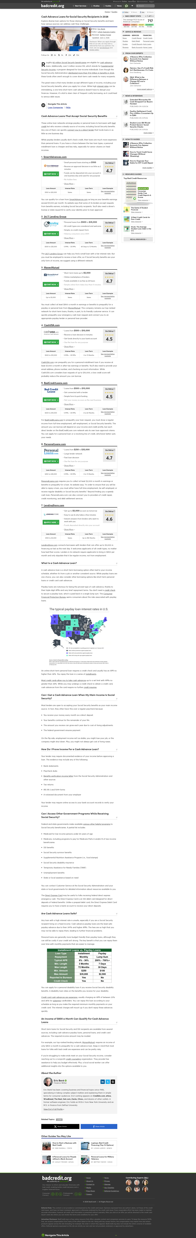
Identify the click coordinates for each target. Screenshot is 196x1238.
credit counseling (73, 1059)
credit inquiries (90, 687)
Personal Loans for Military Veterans (102, 1157)
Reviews (126, 47)
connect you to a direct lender (80, 130)
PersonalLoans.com (55, 444)
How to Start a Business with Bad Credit (64, 1144)
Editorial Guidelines (111, 1191)
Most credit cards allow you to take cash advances (63, 680)
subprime (57, 1000)
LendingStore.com (54, 505)
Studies (125, 41)
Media (88, 1188)
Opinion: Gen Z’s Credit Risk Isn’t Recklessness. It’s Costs (141, 69)
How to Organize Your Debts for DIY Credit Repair (141, 162)
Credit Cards (147, 38)
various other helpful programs (96, 824)
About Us (89, 1181)
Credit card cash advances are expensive (59, 997)
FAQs (68, 107)
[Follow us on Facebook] (56, 1194)
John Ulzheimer (135, 86)
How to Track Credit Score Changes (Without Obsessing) (141, 154)
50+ (146, 1177)
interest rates (102, 86)
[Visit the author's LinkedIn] (102, 1082)
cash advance (106, 62)
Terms (106, 1178)
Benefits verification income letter (58, 776)
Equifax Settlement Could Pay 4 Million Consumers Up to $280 (141, 113)
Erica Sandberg (135, 72)
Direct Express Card (53, 895)
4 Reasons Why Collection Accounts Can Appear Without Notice (141, 59)
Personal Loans (148, 41)
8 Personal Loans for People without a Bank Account (64, 1157)
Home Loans (147, 47)
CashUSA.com (52, 325)
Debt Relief (136, 41)
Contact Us (90, 1184)
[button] (80, 6)
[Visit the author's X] (108, 1082)
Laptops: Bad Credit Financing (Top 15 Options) (102, 1144)
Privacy (107, 1181)
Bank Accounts (137, 47)
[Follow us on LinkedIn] (80, 1194)
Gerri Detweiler (135, 63)
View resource (143, 200)
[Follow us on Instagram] (53, 1194)
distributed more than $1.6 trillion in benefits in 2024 (91, 73)
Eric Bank (59, 1080)
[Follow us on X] (60, 1194)
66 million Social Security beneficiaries (69, 62)
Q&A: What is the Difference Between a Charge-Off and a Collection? (139, 80)
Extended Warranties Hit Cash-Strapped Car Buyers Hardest (141, 101)
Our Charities (109, 1188)
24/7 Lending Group (55, 216)
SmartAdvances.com (55, 156)
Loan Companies (55, 107)
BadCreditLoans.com (55, 382)
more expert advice (144, 89)
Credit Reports (137, 44)
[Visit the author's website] (113, 1082)
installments (91, 674)
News (125, 38)
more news (148, 133)
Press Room (90, 1191)
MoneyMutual (51, 267)
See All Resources (138, 239)
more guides (147, 167)
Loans (59, 1120)
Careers (89, 1194)
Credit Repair (137, 38)
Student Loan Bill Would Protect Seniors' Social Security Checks (140, 124)
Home (107, 12)
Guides (114, 12)
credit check (109, 590)
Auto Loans (147, 44)
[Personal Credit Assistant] (126, 6)
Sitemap (107, 1184)
